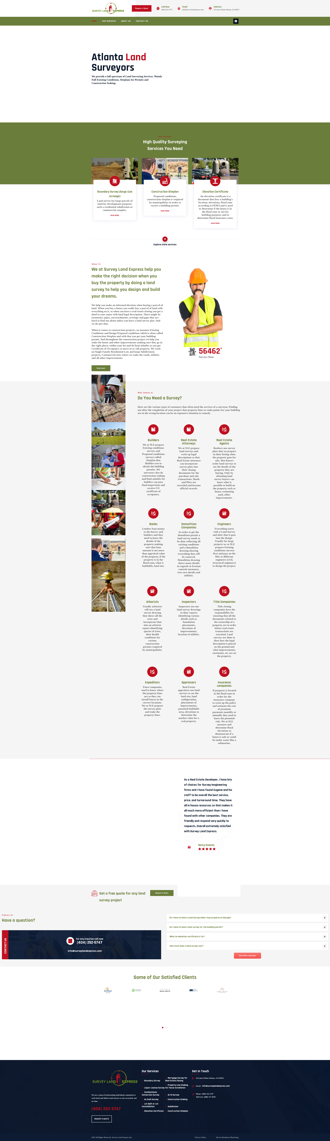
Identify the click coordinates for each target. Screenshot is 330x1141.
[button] (162, 1027)
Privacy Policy (200, 1137)
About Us (126, 21)
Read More (114, 215)
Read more (101, 368)
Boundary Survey (152, 1080)
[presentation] (179, 834)
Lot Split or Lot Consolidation (150, 1105)
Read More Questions (247, 956)
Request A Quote (161, 893)
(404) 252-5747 (166, 10)
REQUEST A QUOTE (101, 1119)
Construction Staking (177, 1099)
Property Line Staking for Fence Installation (176, 1086)
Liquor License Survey (154, 1087)
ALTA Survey (173, 1095)
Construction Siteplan (178, 1111)
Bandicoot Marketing (229, 1137)
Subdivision (173, 1106)
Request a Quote (141, 8)
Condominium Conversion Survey (150, 1093)
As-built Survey (151, 1099)
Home (94, 21)
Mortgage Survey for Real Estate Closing (176, 1079)
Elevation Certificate (154, 1111)
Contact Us (142, 21)
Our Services (109, 21)
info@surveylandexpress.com (193, 10)
